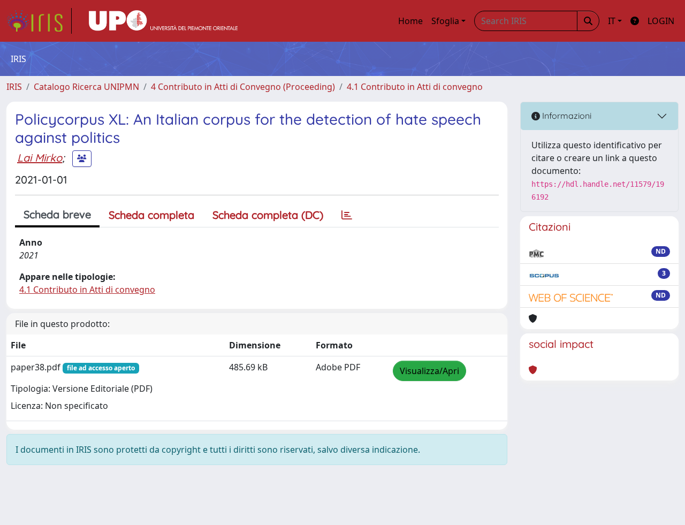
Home (410, 21)
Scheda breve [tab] (57, 214)
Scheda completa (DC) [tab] (267, 215)
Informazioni (565, 115)
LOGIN (661, 21)
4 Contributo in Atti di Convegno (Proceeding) (243, 87)
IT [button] (611, 21)
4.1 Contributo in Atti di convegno (415, 87)
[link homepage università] (163, 21)
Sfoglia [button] (445, 21)
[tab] (346, 215)
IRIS (14, 87)
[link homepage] (39, 21)
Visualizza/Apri (429, 371)
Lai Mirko (39, 157)
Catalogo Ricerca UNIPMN (86, 87)
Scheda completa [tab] (151, 215)
